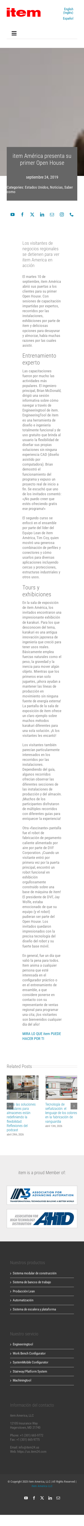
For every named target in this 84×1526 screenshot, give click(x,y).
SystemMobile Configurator (30, 1362)
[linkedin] (42, 214)
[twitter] (32, 214)
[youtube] (12, 214)
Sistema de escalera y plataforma (34, 1309)
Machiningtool (22, 1380)
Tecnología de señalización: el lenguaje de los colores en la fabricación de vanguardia (61, 1087)
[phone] (71, 214)
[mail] (52, 214)
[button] (10, 1106)
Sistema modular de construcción (34, 1273)
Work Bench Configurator (29, 1353)
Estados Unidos (36, 187)
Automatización (23, 1300)
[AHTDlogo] (42, 1187)
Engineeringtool (23, 1344)
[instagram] (62, 214)
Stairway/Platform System (30, 1371)
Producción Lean (24, 1291)
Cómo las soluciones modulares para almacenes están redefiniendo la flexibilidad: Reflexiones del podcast (22, 1087)
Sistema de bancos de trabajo (32, 1282)
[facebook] (22, 214)
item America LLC (42, 1486)
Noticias (56, 187)
